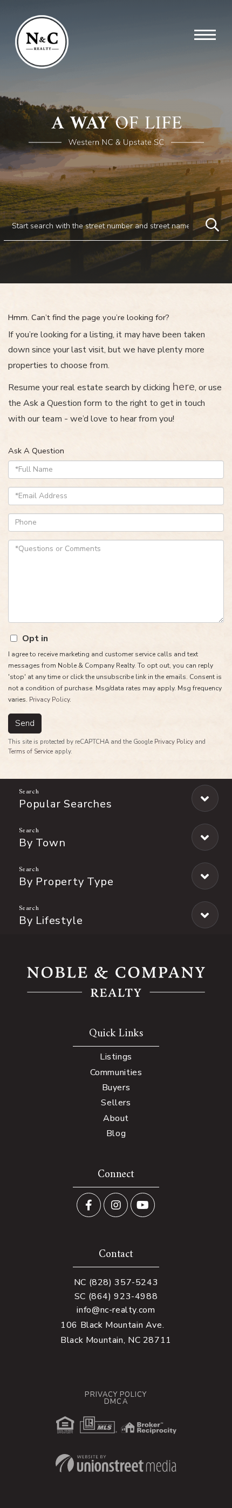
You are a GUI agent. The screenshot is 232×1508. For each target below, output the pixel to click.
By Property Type (66, 881)
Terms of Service (30, 751)
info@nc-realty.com (116, 1310)
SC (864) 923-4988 (116, 1296)
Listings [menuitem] (116, 1057)
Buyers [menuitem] (116, 1087)
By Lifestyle (51, 920)
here (183, 386)
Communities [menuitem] (116, 1072)
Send (25, 723)
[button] (212, 225)
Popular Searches (65, 804)
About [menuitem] (116, 1118)
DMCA (115, 1401)
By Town (42, 842)
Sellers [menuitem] (116, 1103)
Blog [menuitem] (116, 1133)
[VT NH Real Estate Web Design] (116, 1463)
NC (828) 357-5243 (116, 1282)
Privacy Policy (49, 699)
